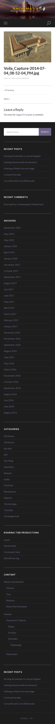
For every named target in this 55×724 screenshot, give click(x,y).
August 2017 (10, 283)
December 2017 (12, 264)
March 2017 (10, 314)
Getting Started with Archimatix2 (20, 162)
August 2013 (10, 412)
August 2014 (10, 394)
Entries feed (10, 545)
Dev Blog (8, 460)
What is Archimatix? (14, 581)
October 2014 (11, 381)
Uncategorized (11, 516)
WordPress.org (11, 558)
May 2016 (9, 363)
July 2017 (8, 289)
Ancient (8, 448)
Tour (8, 594)
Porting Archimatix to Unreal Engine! (22, 156)
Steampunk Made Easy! (31, 204)
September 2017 (12, 277)
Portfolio (8, 485)
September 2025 (12, 227)
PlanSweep (15, 644)
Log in (7, 539)
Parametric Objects (16, 620)
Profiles (12, 632)
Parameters (12, 654)
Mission (10, 588)
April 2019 (9, 252)
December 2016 (12, 332)
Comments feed (12, 552)
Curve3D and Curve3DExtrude (19, 180)
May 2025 (9, 233)
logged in (20, 114)
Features (10, 600)
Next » (7, 98)
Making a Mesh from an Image (19, 168)
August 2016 (10, 351)
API (6, 454)
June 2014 (9, 406)
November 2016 (12, 338)
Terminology (10, 503)
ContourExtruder (12, 174)
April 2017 (9, 307)
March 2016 (10, 369)
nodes (7, 479)
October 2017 (11, 270)
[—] (27, 9)
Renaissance (10, 491)
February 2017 (11, 320)
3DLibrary (9, 442)
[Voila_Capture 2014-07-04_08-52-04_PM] (27, 46)
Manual (7, 473)
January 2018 (10, 258)
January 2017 (10, 326)
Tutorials (8, 510)
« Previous (9, 90)
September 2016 (12, 344)
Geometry (9, 466)
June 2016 (9, 357)
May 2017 (9, 301)
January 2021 (10, 246)
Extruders (13, 638)
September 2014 (12, 388)
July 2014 (8, 400)
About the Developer (16, 606)
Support (8, 497)
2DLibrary (9, 436)
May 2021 (9, 240)
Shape (11, 626)
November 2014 (12, 375)
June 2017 (9, 295)
